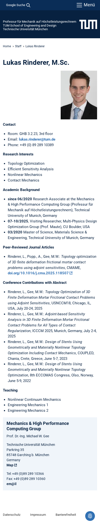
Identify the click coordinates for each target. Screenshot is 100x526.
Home (7, 46)
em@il (12, 484)
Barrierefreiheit (66, 514)
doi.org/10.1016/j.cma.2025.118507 (38, 273)
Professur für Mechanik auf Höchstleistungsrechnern (39, 21)
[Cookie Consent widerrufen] (90, 516)
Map (10, 465)
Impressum (38, 514)
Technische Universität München (25, 29)
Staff (18, 46)
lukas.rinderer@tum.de (37, 139)
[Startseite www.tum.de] (88, 24)
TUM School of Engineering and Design (29, 25)
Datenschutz (11, 514)
